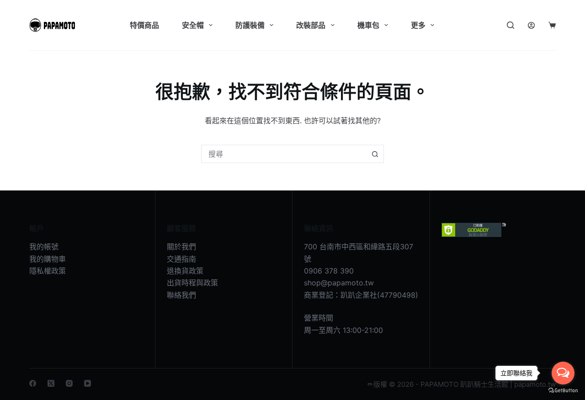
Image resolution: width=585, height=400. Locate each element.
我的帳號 (43, 246)
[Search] (510, 25)
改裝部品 (310, 25)
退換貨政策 (185, 270)
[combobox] (284, 154)
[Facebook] (32, 383)
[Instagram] (69, 383)
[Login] (531, 25)
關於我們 (181, 246)
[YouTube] (87, 383)
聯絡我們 (181, 295)
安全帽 (193, 25)
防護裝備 (250, 25)
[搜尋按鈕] (374, 154)
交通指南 (181, 258)
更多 (418, 25)
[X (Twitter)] (51, 383)
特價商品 (144, 25)
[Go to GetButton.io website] (563, 391)
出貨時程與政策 (192, 282)
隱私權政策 (47, 270)
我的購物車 (47, 258)
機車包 (368, 25)
